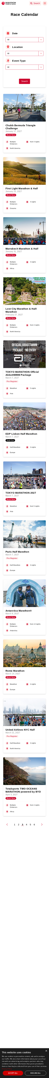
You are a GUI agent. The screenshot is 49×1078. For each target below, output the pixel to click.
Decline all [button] (35, 1073)
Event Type (19, 60)
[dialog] (24, 1063)
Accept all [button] (13, 1073)
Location (17, 47)
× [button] (46, 1051)
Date (15, 33)
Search (24, 81)
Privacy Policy (7, 1069)
